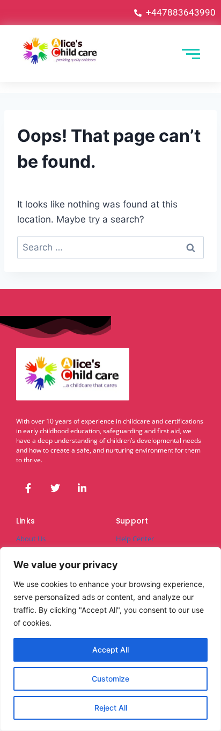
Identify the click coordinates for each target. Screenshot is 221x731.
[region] (110, 639)
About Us (31, 538)
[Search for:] (110, 247)
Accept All (110, 649)
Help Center (135, 538)
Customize (110, 678)
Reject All (110, 707)
